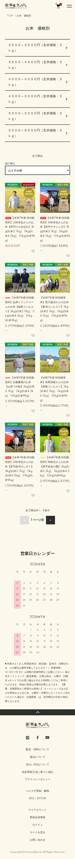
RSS (31, 798)
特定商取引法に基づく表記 (37, 772)
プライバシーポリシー (38, 779)
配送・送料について (37, 749)
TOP (10, 15)
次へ (50, 520)
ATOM (41, 798)
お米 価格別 (24, 15)
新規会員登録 (37, 817)
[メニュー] (69, 6)
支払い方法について (37, 764)
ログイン (37, 824)
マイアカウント (37, 810)
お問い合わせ (37, 840)
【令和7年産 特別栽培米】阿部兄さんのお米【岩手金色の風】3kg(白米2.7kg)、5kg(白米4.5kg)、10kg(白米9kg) (55, 466)
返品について (37, 757)
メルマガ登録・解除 (37, 791)
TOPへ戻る (37, 712)
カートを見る (37, 832)
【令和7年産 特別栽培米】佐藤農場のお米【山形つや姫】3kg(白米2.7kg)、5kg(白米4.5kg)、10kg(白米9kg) (19, 386)
